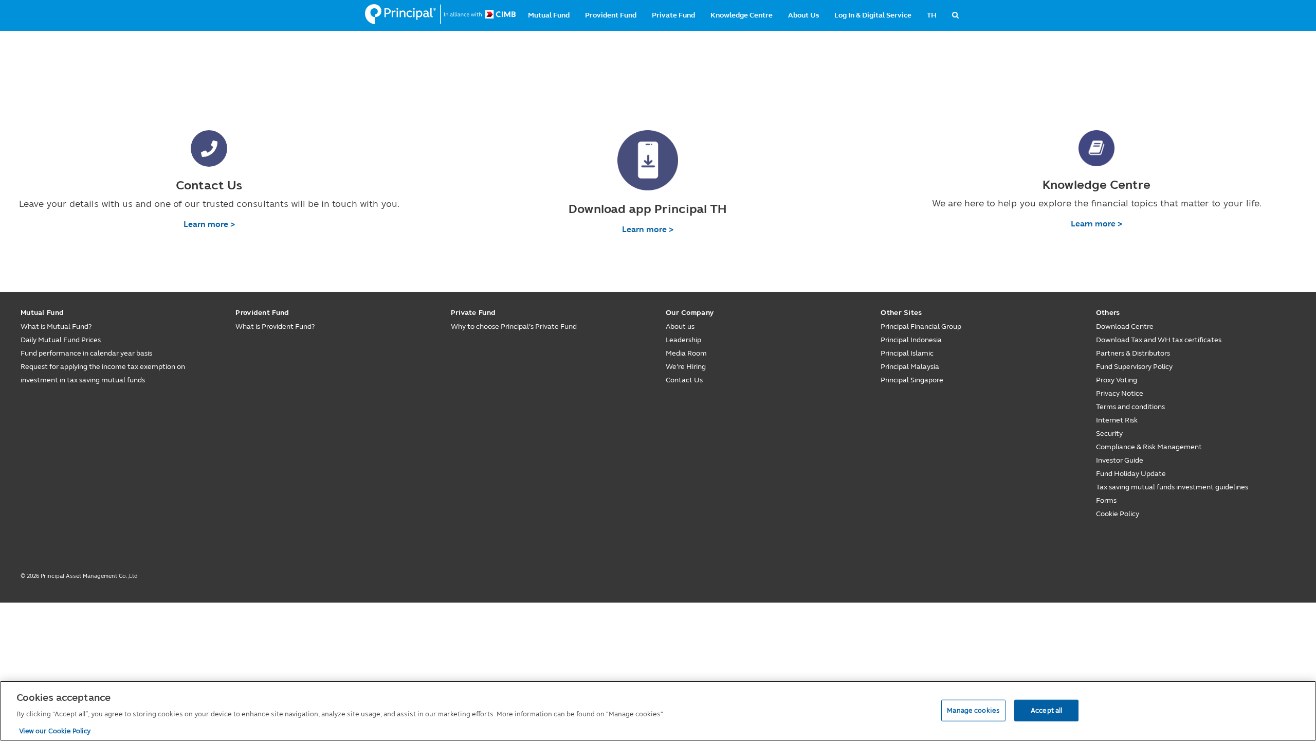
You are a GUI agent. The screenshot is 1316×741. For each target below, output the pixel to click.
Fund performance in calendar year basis (86, 353)
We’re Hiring (686, 366)
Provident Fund (610, 15)
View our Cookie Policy (55, 730)
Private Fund (673, 15)
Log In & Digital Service (872, 15)
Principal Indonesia (911, 340)
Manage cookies (973, 709)
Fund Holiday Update (1131, 473)
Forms (1106, 500)
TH (932, 15)
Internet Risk (1117, 420)
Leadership (683, 340)
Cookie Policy (1117, 513)
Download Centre (1125, 326)
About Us (803, 15)
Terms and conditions (1130, 406)
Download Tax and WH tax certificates (1158, 340)
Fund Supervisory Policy (1134, 366)
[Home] (440, 14)
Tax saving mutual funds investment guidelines (1172, 487)
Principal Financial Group (921, 326)
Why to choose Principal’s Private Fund (514, 326)
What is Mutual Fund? (56, 326)
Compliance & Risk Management (1149, 447)
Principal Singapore (912, 380)
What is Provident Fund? (275, 326)
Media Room (686, 353)
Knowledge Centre (741, 15)
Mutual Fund (549, 15)
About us (680, 326)
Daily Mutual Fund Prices (61, 340)
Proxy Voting (1116, 380)
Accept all (1046, 709)
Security (1109, 433)
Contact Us (684, 380)
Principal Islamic (907, 353)
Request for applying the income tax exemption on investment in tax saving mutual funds (103, 373)
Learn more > (209, 224)
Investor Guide (1119, 460)
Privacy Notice (1119, 393)
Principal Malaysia (910, 366)
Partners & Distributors (1133, 353)
